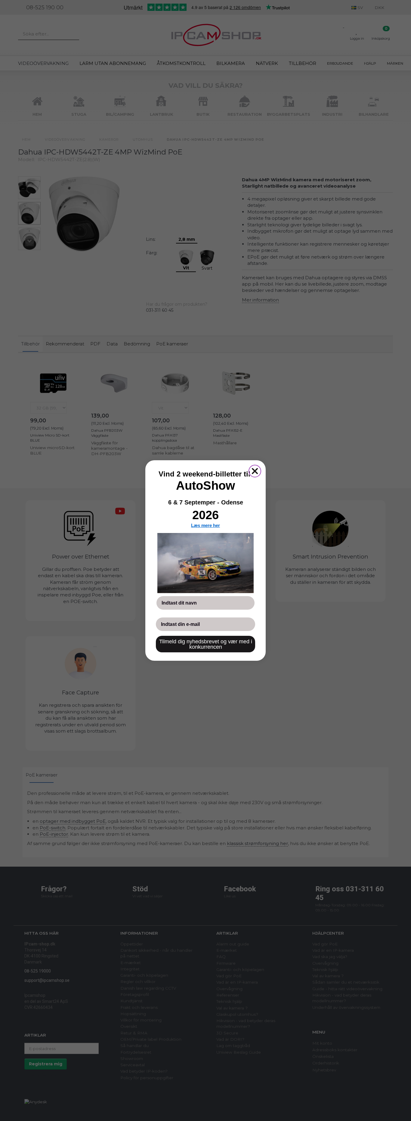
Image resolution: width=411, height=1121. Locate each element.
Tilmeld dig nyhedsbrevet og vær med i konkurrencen (205, 644)
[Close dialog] (255, 471)
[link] (205, 563)
